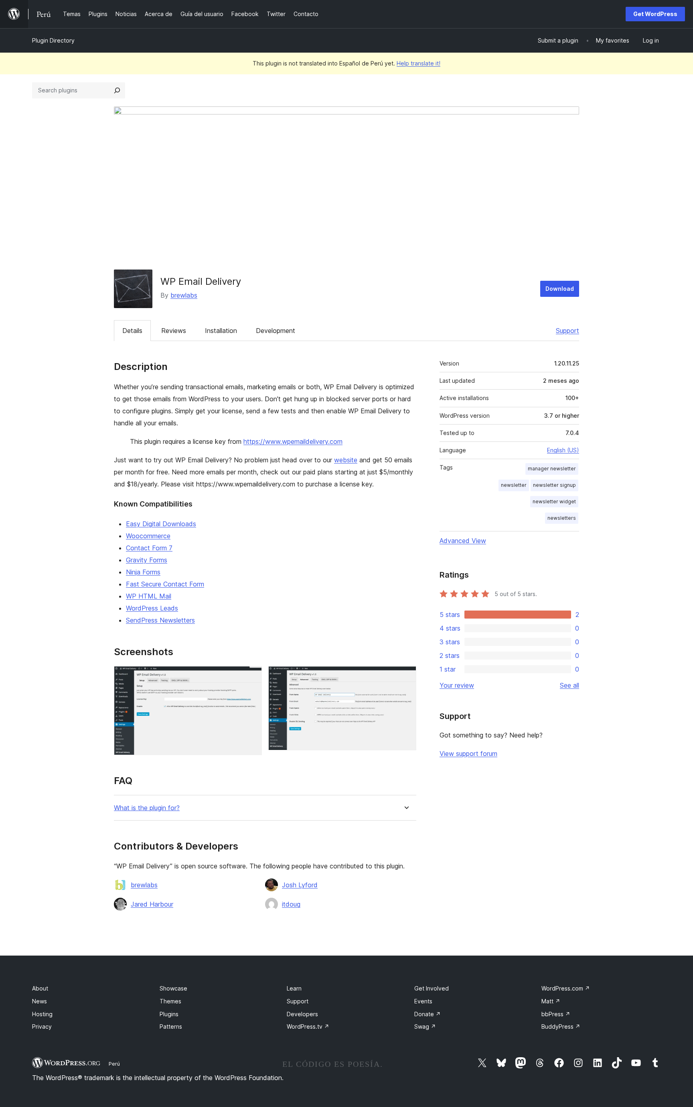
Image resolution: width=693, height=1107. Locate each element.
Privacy (42, 1026)
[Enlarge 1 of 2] (251, 677)
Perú (114, 1063)
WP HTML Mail (148, 596)
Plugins (169, 1014)
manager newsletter (552, 469)
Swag (425, 1026)
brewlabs (183, 295)
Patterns (171, 1026)
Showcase (173, 988)
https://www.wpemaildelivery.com (292, 441)
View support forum (468, 754)
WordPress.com (565, 988)
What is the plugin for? (147, 808)
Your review (457, 685)
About (40, 988)
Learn (294, 988)
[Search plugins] (117, 90)
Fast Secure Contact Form (165, 584)
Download (559, 288)
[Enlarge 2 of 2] (405, 677)
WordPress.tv (308, 1026)
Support (567, 331)
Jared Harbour (152, 904)
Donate (427, 1014)
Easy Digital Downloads (161, 524)
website (345, 460)
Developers (302, 1014)
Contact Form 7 (149, 548)
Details (132, 331)
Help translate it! (418, 63)
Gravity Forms (146, 560)
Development (275, 331)
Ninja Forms (143, 572)
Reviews (173, 331)
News (39, 1001)
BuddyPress (560, 1026)
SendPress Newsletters (160, 620)
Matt (550, 1001)
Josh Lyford (300, 885)
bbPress (555, 1014)
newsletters (561, 518)
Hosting (42, 1014)
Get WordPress (655, 13)
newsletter (514, 485)
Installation (221, 331)
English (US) (563, 450)
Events (423, 1001)
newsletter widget (554, 501)
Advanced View (463, 541)
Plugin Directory (53, 40)
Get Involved (431, 988)
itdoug (291, 904)
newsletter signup (554, 485)
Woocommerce (148, 536)
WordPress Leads (152, 608)
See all (569, 685)
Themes (170, 1001)
